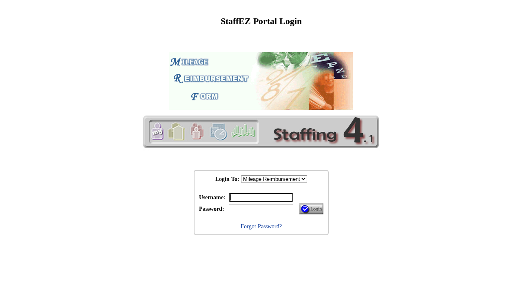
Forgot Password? (261, 226)
